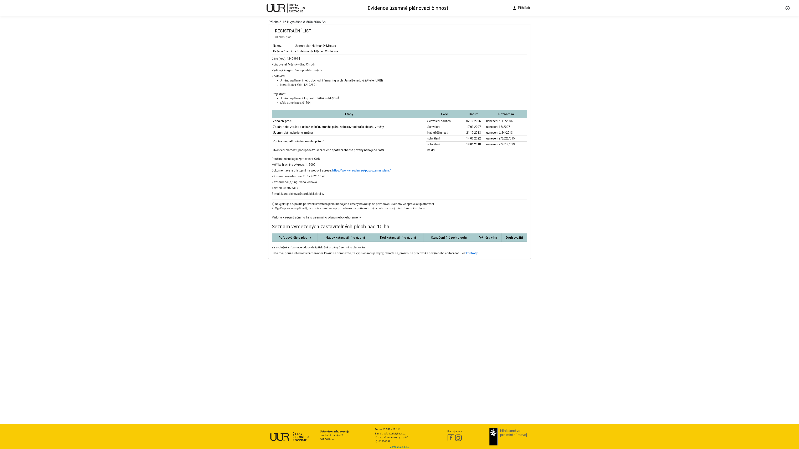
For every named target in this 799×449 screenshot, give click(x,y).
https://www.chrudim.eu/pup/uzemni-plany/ (361, 170)
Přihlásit (521, 8)
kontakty (472, 253)
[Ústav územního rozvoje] (285, 8)
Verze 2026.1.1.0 (399, 446)
